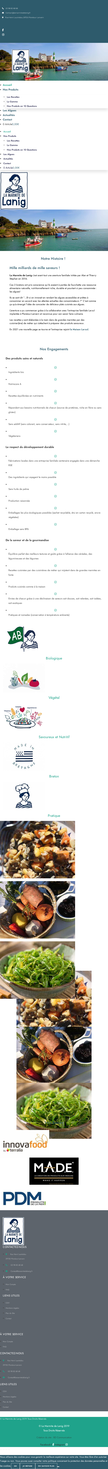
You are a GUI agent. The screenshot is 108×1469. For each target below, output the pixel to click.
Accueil (7, 85)
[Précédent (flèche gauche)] (1, 1453)
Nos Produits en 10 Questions (22, 106)
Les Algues (9, 110)
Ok (15, 1466)
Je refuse (27, 1466)
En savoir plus (46, 1466)
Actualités (9, 115)
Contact (7, 119)
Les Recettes (13, 97)
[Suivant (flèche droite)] (4, 1453)
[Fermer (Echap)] (9, 1449)
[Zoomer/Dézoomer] (1, 1449)
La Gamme (12, 101)
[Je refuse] (58, 1466)
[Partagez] (6, 1449)
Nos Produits (10, 89)
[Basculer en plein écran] (4, 1449)
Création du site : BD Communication (54, 1437)
